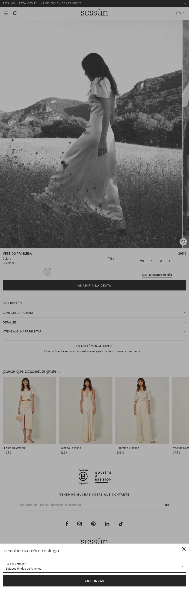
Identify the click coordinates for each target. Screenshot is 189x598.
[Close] (184, 549)
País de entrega (15, 564)
